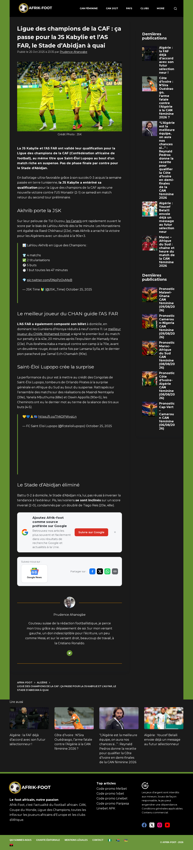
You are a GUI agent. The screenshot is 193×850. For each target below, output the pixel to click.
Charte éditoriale (48, 840)
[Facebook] (144, 825)
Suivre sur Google (91, 532)
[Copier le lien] (115, 571)
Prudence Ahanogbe (73, 52)
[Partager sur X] (100, 571)
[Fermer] (115, 532)
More (160, 8)
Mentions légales (76, 840)
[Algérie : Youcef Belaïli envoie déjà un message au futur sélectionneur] (163, 718)
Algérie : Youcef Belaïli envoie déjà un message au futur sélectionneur (162, 739)
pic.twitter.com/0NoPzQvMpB (49, 280)
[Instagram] (159, 825)
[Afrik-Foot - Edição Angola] (11, 845)
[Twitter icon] (69, 653)
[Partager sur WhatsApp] (107, 571)
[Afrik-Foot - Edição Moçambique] (126, 840)
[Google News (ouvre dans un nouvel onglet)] (34, 573)
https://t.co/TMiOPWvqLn (57, 416)
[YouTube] (167, 825)
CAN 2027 (112, 8)
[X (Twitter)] (151, 825)
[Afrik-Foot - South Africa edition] (118, 840)
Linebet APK (105, 808)
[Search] (175, 8)
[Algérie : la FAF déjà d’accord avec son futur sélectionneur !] (29, 718)
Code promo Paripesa (112, 803)
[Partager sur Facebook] (92, 571)
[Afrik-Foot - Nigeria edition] (110, 840)
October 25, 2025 (79, 289)
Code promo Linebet (112, 798)
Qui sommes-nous (20, 840)
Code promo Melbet (111, 788)
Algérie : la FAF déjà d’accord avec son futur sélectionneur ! (27, 739)
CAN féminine (89, 8)
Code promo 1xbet (110, 793)
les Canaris (74, 221)
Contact (97, 840)
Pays (129, 8)
